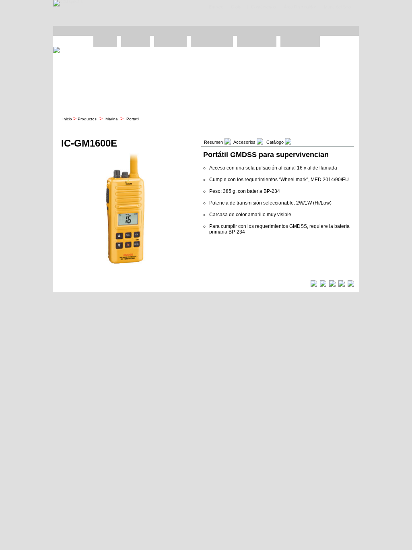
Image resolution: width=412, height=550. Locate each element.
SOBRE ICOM (334, 31)
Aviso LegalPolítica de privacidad (286, 284)
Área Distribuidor (300, 6)
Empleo (216, 6)
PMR (105, 41)
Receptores (256, 41)
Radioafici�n (212, 41)
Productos (87, 119)
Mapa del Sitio (337, 6)
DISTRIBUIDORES (180, 31)
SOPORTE (283, 31)
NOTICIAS (232, 31)
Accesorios (300, 41)
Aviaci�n (170, 41)
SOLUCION (129, 31)
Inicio (67, 119)
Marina (112, 119)
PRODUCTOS (78, 31)
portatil (132, 119)
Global (237, 6)
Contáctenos (263, 6)
